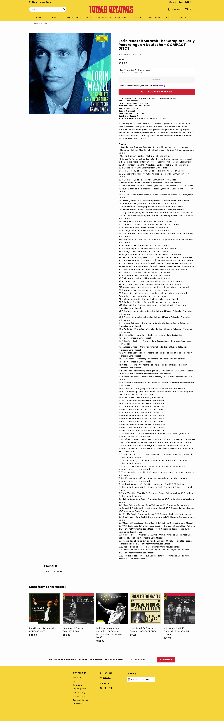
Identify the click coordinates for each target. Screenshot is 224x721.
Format (54, 17)
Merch (138, 17)
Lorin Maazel (124, 54)
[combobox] (47, 9)
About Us (77, 677)
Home (35, 24)
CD (47, 571)
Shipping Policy (79, 689)
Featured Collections (77, 17)
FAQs (75, 681)
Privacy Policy (79, 696)
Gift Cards (154, 17)
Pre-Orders (122, 17)
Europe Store (45, 2)
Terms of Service (80, 700)
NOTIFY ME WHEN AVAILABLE (156, 91)
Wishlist (183, 17)
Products (44, 24)
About (168, 17)
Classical (58, 571)
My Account (78, 703)
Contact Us (78, 685)
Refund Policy (79, 692)
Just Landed (102, 17)
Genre (39, 17)
